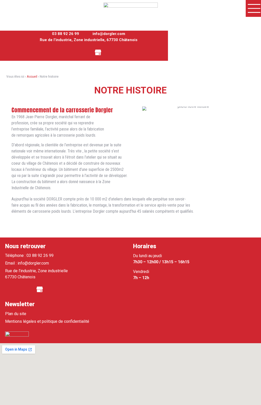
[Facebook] (70, 51)
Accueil (32, 76)
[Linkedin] (84, 51)
